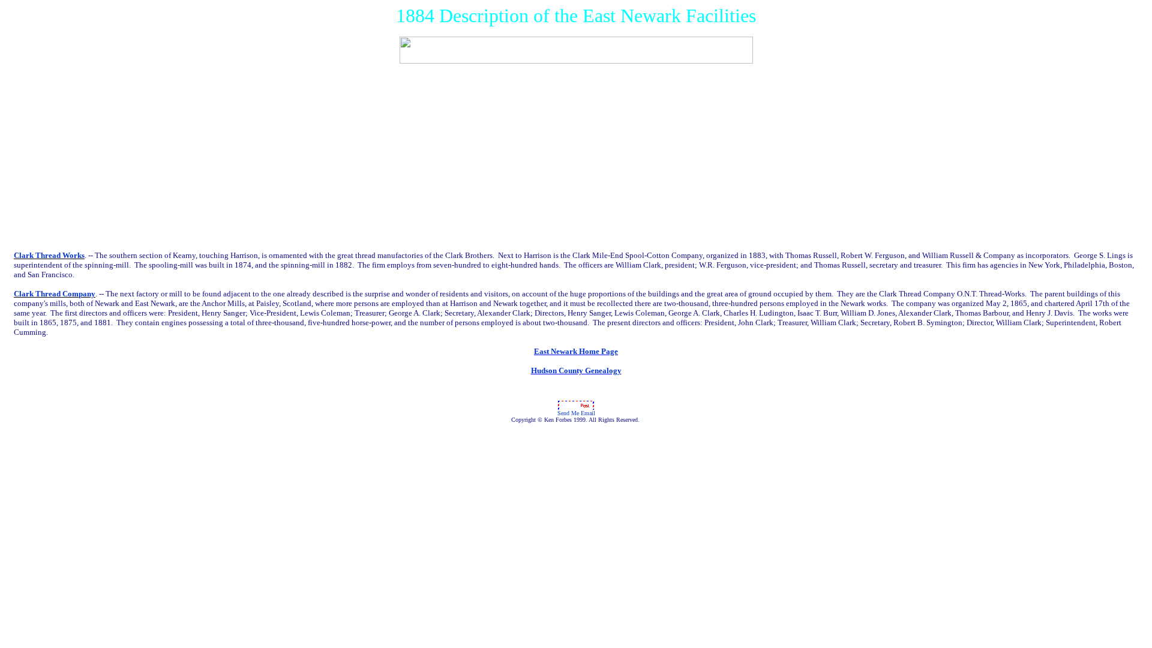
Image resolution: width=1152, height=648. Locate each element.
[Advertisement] (576, 157)
